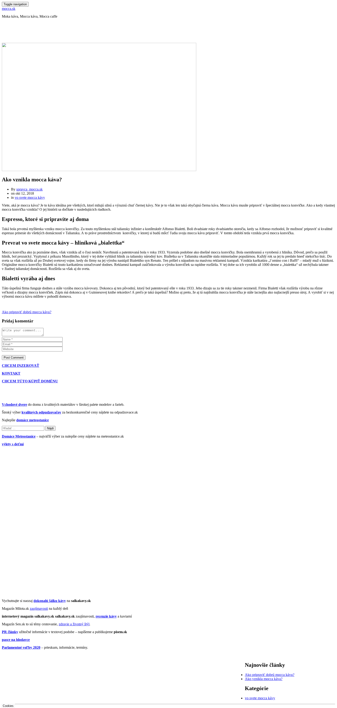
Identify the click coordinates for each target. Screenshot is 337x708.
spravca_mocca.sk (29, 189)
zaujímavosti (39, 608)
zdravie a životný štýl (74, 624)
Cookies (8, 706)
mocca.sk (8, 9)
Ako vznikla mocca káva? (263, 679)
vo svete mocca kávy (30, 197)
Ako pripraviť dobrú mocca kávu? (26, 312)
